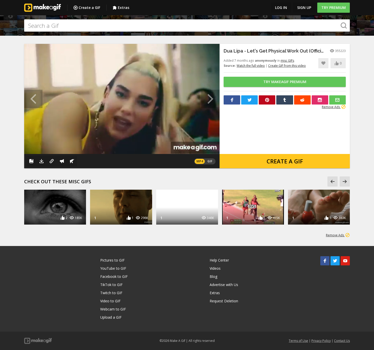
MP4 (199, 161)
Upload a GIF (111, 317)
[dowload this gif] (41, 161)
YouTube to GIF (113, 268)
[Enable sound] (72, 161)
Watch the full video (251, 65)
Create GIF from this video (287, 65)
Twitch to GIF (111, 292)
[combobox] (187, 25)
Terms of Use (298, 341)
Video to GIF (110, 301)
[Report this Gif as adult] (62, 161)
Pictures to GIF (112, 260)
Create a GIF (89, 7)
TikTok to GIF (111, 284)
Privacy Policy (321, 341)
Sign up (304, 7)
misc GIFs (287, 60)
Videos (215, 268)
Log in (281, 7)
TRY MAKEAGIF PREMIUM (284, 81)
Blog (213, 276)
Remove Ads (331, 107)
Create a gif (285, 161)
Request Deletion (224, 301)
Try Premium (333, 7)
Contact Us (342, 341)
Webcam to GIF (113, 309)
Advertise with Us (224, 284)
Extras (123, 7)
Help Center (219, 260)
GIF (209, 161)
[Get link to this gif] (52, 161)
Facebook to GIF (114, 276)
